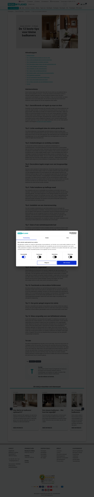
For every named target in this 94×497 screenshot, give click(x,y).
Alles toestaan (66, 262)
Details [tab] (47, 237)
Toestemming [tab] (26, 237)
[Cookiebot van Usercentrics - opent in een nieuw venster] (70, 233)
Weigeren (47, 262)
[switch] (39, 257)
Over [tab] (67, 237)
